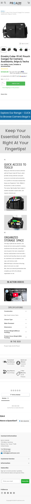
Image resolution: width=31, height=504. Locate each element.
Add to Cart (16, 83)
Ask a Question (24, 421)
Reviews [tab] (4, 398)
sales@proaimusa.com (11, 453)
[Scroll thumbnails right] (28, 50)
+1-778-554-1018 (5, 451)
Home (3, 11)
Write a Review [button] (16, 394)
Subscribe (25, 481)
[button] (15, 76)
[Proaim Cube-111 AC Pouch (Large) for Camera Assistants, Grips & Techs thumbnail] (3, 49)
